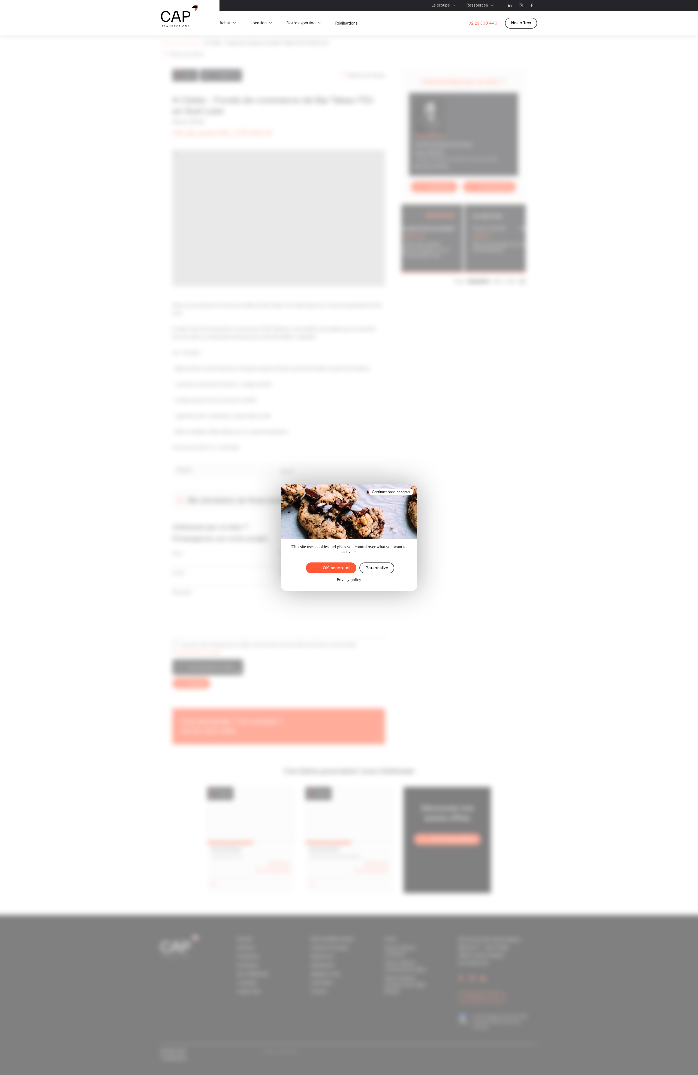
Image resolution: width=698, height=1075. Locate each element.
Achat (225, 23)
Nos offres (521, 23)
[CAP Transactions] (179, 17)
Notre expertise (300, 23)
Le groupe (440, 5)
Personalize (376, 567)
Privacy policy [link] (349, 579)
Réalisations (346, 23)
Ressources (477, 5)
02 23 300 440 (482, 23)
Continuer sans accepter (391, 492)
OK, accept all (336, 567)
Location (258, 23)
